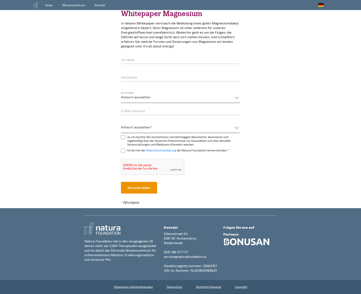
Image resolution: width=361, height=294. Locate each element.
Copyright (241, 287)
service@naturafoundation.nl (185, 257)
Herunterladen (139, 188)
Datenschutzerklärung (161, 150)
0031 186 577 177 (176, 252)
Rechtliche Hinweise (208, 287)
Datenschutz (174, 287)
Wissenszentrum (73, 5)
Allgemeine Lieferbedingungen (133, 287)
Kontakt (100, 5)
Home (49, 5)
